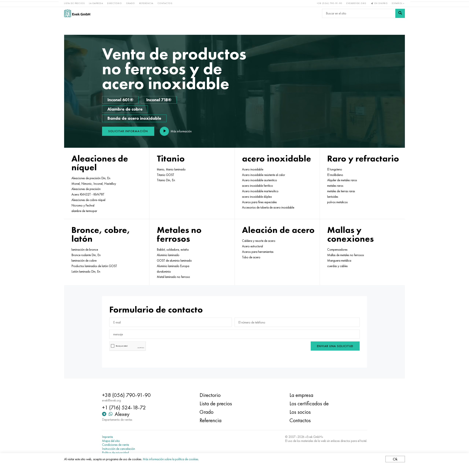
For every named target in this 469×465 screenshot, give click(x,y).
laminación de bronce (84, 249)
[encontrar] (400, 13)
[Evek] (77, 13)
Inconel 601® (120, 100)
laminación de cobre (84, 260)
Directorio (114, 3)
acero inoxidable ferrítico (257, 185)
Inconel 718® (158, 100)
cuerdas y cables (337, 266)
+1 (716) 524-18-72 (124, 407)
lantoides (332, 196)
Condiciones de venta (115, 445)
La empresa (96, 3)
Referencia (146, 3)
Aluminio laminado (168, 255)
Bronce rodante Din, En (86, 255)
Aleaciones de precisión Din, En (90, 178)
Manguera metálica (339, 260)
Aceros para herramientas (258, 252)
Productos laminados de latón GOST (94, 266)
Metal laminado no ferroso (173, 277)
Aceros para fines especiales (259, 202)
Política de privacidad (115, 453)
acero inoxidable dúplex (257, 196)
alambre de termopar (84, 211)
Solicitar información (128, 131)
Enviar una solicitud (335, 346)
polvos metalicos (337, 202)
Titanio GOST (165, 175)
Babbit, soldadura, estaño (173, 249)
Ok (395, 459)
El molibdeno (335, 175)
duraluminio (164, 271)
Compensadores (337, 249)
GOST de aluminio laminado (174, 260)
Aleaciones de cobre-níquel (88, 200)
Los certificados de (309, 403)
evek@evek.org (356, 3)
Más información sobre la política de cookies (170, 459)
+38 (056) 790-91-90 (329, 3)
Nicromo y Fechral (82, 205)
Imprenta (107, 437)
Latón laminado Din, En (85, 271)
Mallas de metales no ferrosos (345, 255)
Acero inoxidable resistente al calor (263, 175)
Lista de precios (74, 3)
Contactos (165, 3)
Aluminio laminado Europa (173, 266)
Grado (130, 3)
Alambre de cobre (125, 109)
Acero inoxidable (252, 169)
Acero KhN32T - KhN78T (87, 194)
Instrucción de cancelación (118, 449)
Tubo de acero (251, 257)
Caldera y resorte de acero (258, 241)
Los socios (300, 412)
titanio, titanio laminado (171, 169)
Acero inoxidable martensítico (260, 191)
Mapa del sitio (111, 441)
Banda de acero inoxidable (134, 118)
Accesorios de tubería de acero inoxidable (268, 207)
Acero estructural (252, 246)
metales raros (335, 185)
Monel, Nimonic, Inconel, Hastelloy (93, 183)
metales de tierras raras (341, 191)
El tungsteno (334, 169)
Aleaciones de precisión (86, 189)
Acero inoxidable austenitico (259, 180)
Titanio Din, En (166, 180)
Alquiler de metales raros (342, 180)
